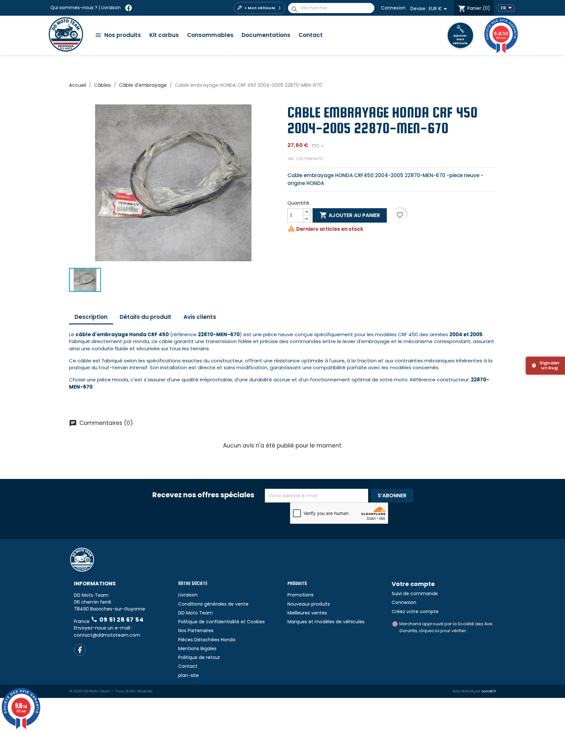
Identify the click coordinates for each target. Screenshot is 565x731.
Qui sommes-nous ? (73, 7)
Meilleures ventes (307, 613)
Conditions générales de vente (213, 604)
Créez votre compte (415, 611)
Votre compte (413, 584)
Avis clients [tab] (199, 317)
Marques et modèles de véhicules (326, 621)
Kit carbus (164, 35)
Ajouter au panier (349, 215)
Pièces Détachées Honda (206, 639)
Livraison (111, 7)
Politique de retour (199, 657)
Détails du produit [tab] (145, 317)
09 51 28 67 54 (117, 619)
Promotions (300, 595)
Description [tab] (91, 317)
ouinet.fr (488, 691)
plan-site (188, 675)
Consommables (210, 35)
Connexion (393, 8)
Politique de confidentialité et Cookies (221, 621)
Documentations (266, 35)
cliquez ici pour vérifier (442, 630)
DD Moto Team (195, 613)
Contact (311, 35)
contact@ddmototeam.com (107, 635)
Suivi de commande (415, 593)
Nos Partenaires (196, 630)
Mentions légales (197, 648)
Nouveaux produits (308, 604)
